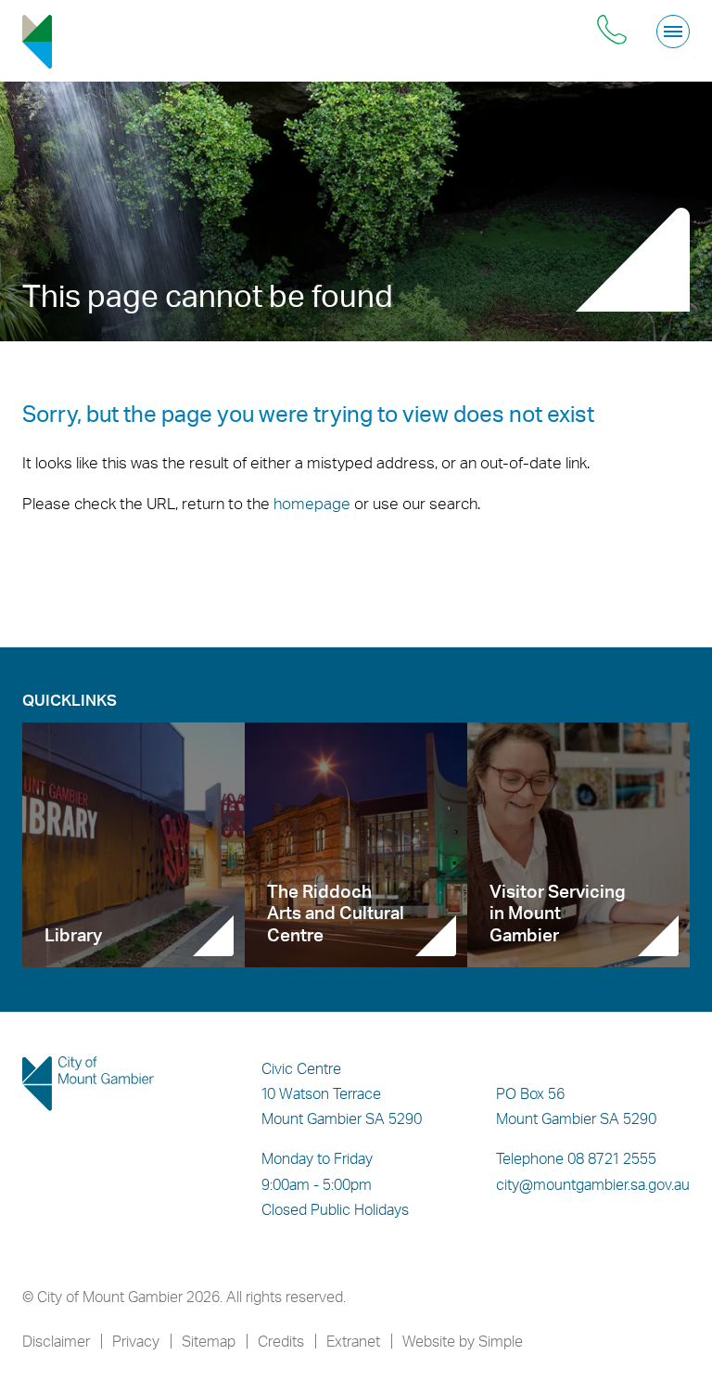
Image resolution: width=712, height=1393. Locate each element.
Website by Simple (462, 1341)
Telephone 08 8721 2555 (576, 1158)
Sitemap (208, 1341)
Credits (281, 1341)
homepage (311, 503)
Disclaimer (56, 1341)
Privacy (135, 1341)
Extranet (353, 1341)
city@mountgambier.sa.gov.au (593, 1184)
